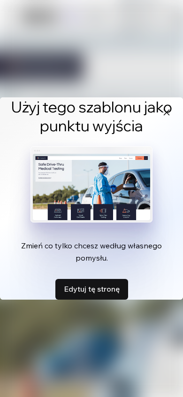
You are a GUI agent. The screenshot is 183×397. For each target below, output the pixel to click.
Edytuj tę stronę (92, 289)
